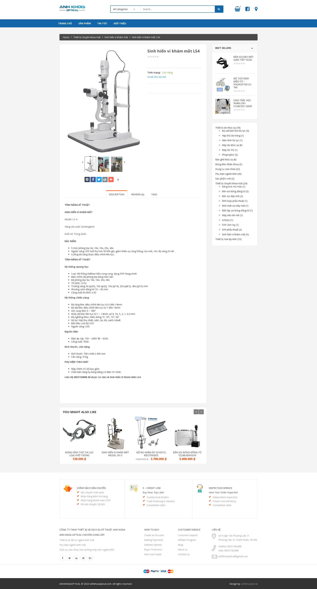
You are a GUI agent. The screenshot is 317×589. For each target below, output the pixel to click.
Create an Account (154, 535)
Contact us (184, 554)
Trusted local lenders (157, 497)
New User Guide (152, 554)
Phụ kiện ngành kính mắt (72, 544)
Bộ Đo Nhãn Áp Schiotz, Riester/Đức (151, 454)
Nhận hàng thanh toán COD (95, 500)
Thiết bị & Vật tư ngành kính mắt (76, 540)
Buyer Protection (153, 549)
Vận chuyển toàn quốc (92, 492)
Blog (180, 544)
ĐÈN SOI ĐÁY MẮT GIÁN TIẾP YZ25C (243, 58)
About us (183, 549)
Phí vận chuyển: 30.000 (93, 504)
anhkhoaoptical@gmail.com (233, 556)
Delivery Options (153, 544)
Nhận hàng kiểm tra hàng (94, 496)
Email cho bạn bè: (156, 76)
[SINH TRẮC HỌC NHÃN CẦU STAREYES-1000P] (222, 106)
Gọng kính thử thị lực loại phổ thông (79, 454)
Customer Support (188, 535)
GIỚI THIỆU (120, 23)
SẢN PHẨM (84, 23)
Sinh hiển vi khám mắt (116, 37)
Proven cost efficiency (224, 501)
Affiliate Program (187, 539)
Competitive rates (155, 505)
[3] (111, 179)
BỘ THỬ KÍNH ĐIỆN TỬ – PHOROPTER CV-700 (242, 83)
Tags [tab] (154, 194)
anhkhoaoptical (249, 583)
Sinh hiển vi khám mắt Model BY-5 (115, 454)
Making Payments (153, 539)
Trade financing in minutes (160, 501)
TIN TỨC (102, 23)
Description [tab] (116, 194)
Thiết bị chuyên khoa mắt (87, 37)
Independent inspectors (225, 497)
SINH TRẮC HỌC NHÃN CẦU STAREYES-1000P (242, 103)
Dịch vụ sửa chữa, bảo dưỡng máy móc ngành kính (86, 549)
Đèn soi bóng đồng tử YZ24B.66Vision (187, 454)
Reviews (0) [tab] (137, 194)
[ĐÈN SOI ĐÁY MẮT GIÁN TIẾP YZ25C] (222, 62)
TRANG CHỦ (65, 23)
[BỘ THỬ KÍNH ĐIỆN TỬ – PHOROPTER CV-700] (222, 84)
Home (66, 37)
